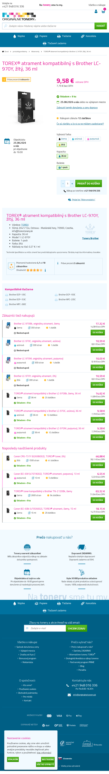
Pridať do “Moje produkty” (83, 199)
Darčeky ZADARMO (82, 650)
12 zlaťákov (52, 415)
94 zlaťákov (55, 495)
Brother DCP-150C (67, 294)
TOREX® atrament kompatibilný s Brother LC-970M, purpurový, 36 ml (49, 428)
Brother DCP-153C (17, 299)
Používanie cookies (27, 689)
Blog (82, 666)
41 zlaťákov (53, 460)
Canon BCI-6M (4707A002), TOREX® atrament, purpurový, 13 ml (47, 474)
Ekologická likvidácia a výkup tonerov (82, 658)
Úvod (7, 51)
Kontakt (28, 700)
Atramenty (35, 51)
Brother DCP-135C (17, 294)
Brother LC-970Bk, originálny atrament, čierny (37, 323)
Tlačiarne (66, 36)
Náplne (21, 36)
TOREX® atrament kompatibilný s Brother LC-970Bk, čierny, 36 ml (47, 393)
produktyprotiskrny (20, 51)
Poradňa (82, 670)
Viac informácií (44, 752)
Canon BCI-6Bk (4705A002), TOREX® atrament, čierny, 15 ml (45, 509)
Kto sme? (27, 685)
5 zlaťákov (53, 477)
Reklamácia (28, 662)
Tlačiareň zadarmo (56, 43)
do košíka (98, 332)
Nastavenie (48, 759)
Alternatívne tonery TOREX (82, 654)
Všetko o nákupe (97, 5)
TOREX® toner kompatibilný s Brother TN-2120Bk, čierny (43, 491)
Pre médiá (27, 696)
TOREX (25, 225)
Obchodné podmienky (27, 693)
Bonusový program (27, 658)
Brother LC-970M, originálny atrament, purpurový (38, 358)
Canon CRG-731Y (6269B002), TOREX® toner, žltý (39, 456)
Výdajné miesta (28, 650)
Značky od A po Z (27, 654)
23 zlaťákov (50, 397)
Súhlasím (13, 759)
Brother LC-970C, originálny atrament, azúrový (37, 341)
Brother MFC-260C (17, 304)
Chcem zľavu (76, 628)
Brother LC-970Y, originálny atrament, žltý (35, 376)
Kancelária (90, 36)
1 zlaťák (52, 327)
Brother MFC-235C (67, 299)
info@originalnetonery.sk (84, 694)
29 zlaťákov (50, 512)
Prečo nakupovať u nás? (82, 647)
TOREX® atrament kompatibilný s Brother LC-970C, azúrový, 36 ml (47, 411)
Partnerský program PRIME (82, 662)
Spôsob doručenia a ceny (27, 647)
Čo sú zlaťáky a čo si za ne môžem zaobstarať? (80, 124)
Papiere (43, 36)
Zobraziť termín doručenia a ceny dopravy (77, 107)
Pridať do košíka (88, 183)
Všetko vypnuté (45, 764)
